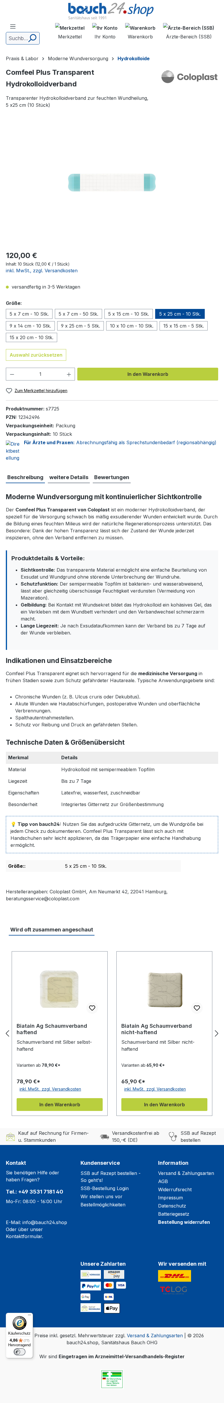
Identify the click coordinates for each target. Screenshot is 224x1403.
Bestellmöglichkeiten (102, 1205)
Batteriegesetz (173, 1214)
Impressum (170, 1198)
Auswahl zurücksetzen (36, 355)
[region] (112, 182)
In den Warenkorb (147, 374)
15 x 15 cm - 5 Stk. (183, 326)
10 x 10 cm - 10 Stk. (131, 326)
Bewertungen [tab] (111, 477)
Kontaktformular (24, 1236)
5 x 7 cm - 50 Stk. (78, 314)
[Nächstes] (216, 1033)
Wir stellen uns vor (101, 1196)
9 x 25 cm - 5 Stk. (80, 326)
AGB (163, 1181)
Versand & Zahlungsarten (186, 1173)
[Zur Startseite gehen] (112, 11)
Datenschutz (172, 1206)
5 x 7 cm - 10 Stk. (29, 314)
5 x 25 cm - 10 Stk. (180, 314)
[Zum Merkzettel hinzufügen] (92, 1008)
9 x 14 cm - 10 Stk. (30, 326)
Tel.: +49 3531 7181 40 (34, 1192)
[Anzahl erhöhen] (69, 374)
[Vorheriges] (7, 1033)
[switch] (19, 1351)
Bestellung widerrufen (184, 1222)
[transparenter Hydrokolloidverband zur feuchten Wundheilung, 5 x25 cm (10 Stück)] (112, 182)
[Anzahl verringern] (12, 374)
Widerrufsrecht (175, 1189)
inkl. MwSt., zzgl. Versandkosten (42, 270)
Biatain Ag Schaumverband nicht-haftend (156, 1029)
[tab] (25, 477)
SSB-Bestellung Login (104, 1188)
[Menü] (13, 26)
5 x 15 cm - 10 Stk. (128, 314)
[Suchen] (32, 38)
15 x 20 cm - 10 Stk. (31, 337)
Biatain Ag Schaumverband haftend (52, 1029)
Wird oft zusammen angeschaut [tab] (51, 930)
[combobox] (23, 38)
